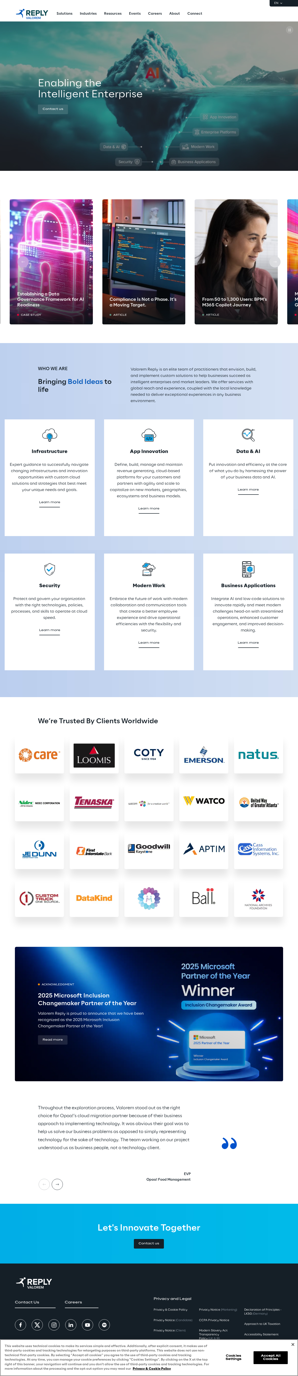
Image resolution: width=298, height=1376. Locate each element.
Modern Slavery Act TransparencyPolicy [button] (213, 1334)
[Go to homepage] (32, 14)
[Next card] (275, 261)
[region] (149, 1357)
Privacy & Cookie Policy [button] (170, 1309)
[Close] (293, 1344)
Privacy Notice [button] (173, 1320)
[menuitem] (64, 14)
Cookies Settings (234, 1357)
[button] (53, 109)
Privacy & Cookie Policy (152, 1369)
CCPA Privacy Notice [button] (214, 1320)
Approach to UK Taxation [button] (262, 1324)
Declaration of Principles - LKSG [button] (262, 1311)
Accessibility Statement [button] (261, 1334)
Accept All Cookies (271, 1357)
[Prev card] (23, 261)
